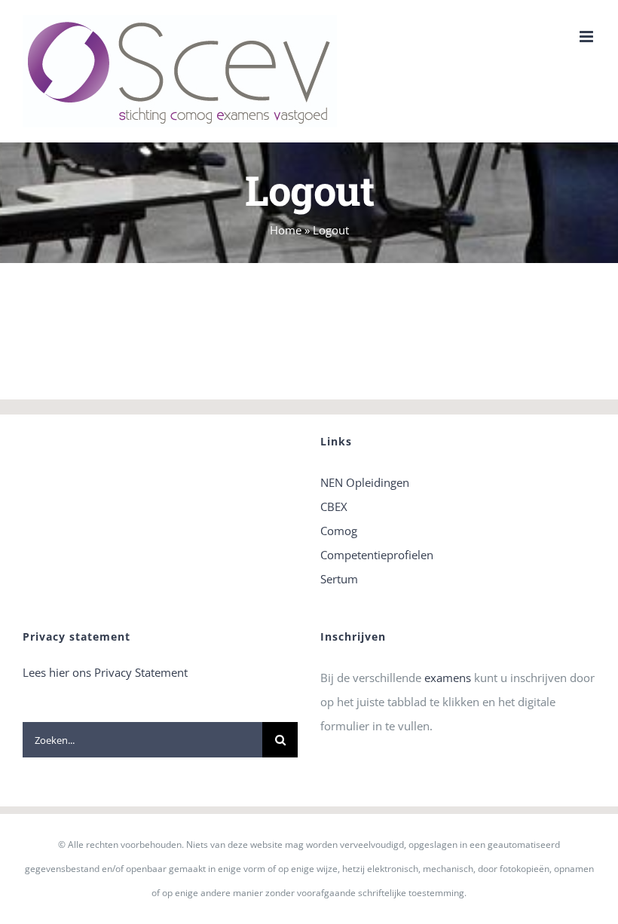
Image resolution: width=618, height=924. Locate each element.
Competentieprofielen (376, 554)
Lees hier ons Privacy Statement (105, 672)
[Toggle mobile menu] (587, 36)
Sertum (339, 578)
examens (447, 677)
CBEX (333, 506)
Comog (338, 530)
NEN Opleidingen (364, 482)
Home (285, 229)
